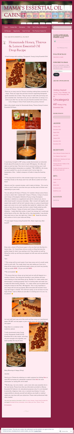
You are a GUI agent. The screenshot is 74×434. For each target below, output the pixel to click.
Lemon (28, 400)
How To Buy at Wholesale (40, 27)
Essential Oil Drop (14, 402)
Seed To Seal (26, 31)
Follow (56, 74)
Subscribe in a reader (58, 57)
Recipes (32, 400)
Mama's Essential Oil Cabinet (33, 12)
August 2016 (56, 132)
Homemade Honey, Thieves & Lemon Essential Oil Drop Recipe (27, 46)
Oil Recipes (7, 31)
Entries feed (56, 185)
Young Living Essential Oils (41, 400)
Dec (4, 42)
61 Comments (7, 405)
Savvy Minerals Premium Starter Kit (61, 153)
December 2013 (57, 144)
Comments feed (57, 188)
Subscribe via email (60, 62)
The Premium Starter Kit (39, 31)
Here (45, 377)
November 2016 (57, 129)
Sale (69, 92)
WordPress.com (57, 190)
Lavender (55, 92)
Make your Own (32, 402)
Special (55, 94)
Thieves (38, 402)
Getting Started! (59, 90)
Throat (42, 402)
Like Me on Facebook (61, 81)
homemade (21, 402)
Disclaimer (22, 27)
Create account (57, 179)
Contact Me (13, 27)
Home (6, 27)
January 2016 (56, 138)
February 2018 (56, 126)
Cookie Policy (37, 431)
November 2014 (57, 141)
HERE (15, 268)
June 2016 (55, 135)
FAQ (29, 27)
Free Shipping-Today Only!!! (59, 156)
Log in (54, 182)
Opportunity (16, 31)
